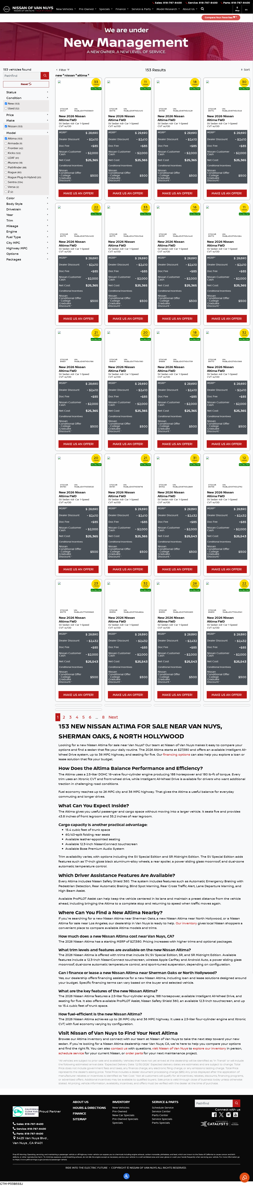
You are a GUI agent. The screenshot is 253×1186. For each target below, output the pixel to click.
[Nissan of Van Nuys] (28, 9)
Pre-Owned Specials (125, 1119)
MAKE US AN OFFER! (78, 193)
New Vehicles (120, 1107)
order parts (134, 1053)
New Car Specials (123, 1115)
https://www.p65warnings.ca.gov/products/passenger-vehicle (41, 1159)
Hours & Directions (89, 1108)
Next (113, 717)
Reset (25, 84)
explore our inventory (209, 1048)
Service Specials (162, 1119)
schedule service (71, 1053)
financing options (176, 754)
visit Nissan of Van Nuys (170, 1048)
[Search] (45, 75)
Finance (79, 1113)
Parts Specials (161, 1123)
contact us (119, 1048)
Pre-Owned (119, 1111)
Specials (117, 1123)
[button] (66, 9)
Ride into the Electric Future (87, 1167)
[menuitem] (27, 103)
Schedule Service (163, 1107)
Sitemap (79, 1119)
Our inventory (186, 923)
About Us (81, 1102)
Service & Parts (165, 1102)
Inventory (121, 1102)
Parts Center (160, 1115)
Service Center (161, 1111)
